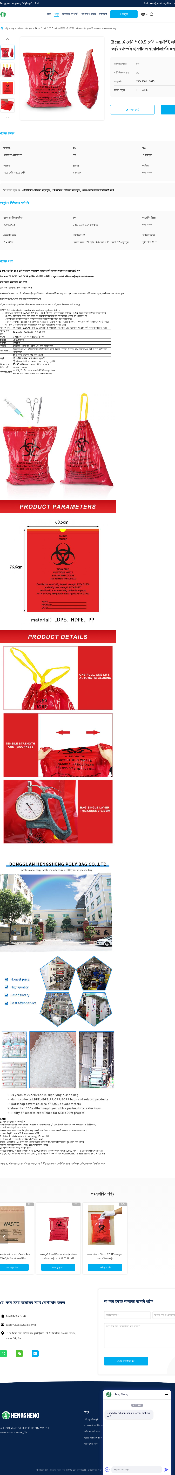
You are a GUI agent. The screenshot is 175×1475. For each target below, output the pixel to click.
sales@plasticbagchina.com (21, 1324)
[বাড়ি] (13, 14)
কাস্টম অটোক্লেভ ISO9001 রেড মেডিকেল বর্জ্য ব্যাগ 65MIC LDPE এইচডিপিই (32, 1258)
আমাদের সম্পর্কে (69, 14)
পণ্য (56, 14)
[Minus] (166, 1394)
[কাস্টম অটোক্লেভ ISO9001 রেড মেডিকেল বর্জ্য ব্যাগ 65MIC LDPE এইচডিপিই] (32, 1224)
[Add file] (107, 1469)
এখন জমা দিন (124, 1361)
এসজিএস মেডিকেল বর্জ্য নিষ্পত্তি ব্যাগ (88, 1163)
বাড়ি (49, 14)
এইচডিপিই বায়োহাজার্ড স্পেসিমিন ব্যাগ (53, 1163)
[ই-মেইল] (39, 1356)
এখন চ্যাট (124, 14)
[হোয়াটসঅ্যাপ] (8, 1356)
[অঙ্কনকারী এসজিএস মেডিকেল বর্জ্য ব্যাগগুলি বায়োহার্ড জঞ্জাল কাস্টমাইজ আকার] (125, 1224)
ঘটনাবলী (103, 14)
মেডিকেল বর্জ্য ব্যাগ (24, 28)
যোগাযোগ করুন (88, 14)
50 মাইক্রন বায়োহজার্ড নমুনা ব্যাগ (20, 1163)
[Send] (166, 1469)
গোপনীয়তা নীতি (42, 1470)
